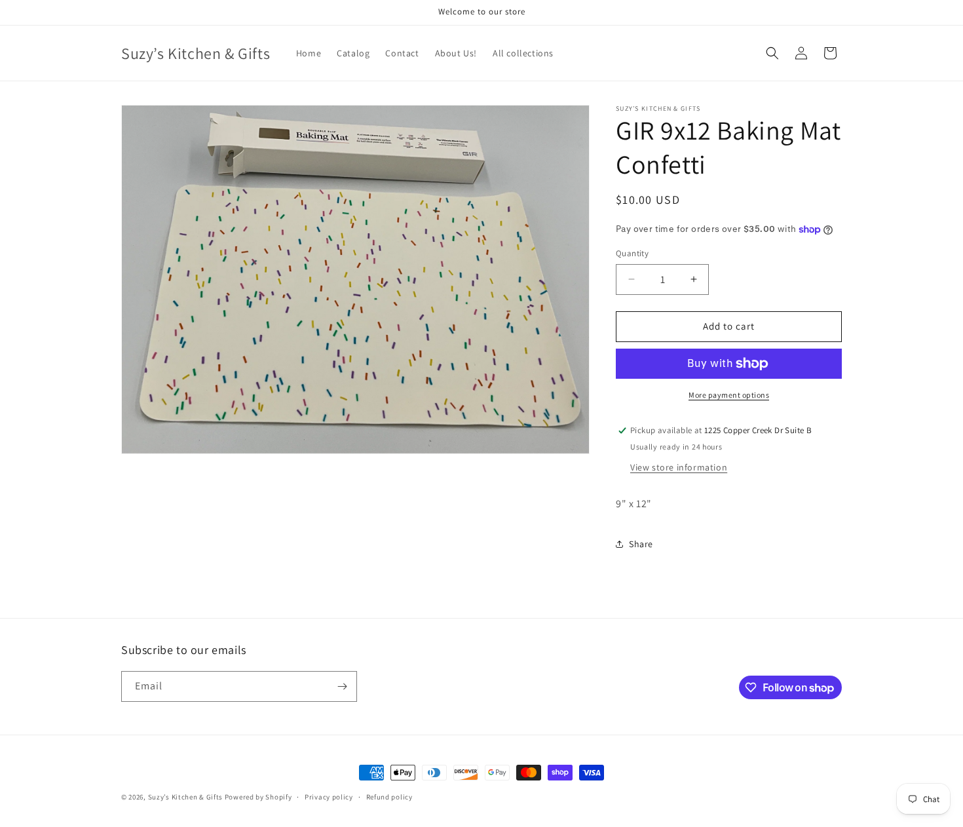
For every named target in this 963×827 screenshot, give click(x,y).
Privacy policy (329, 796)
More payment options (729, 395)
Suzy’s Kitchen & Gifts (186, 796)
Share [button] (641, 544)
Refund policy (389, 796)
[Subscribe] (342, 686)
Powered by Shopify (258, 796)
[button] (772, 53)
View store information (678, 467)
